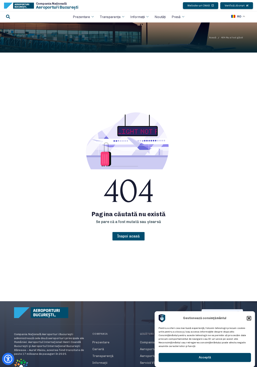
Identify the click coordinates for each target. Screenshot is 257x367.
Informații (137, 17)
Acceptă (205, 357)
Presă (176, 17)
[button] (249, 318)
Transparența (110, 17)
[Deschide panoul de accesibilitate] (8, 359)
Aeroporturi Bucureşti (57, 7)
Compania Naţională (51, 3)
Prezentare (81, 17)
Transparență (102, 356)
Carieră (98, 349)
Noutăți (160, 17)
